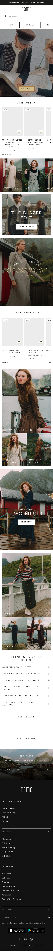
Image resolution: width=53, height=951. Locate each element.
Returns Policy (8, 847)
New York (6, 873)
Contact (5, 821)
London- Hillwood (10, 890)
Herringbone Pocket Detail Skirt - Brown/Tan (34, 142)
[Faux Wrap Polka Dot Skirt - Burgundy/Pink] (34, 331)
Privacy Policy (8, 813)
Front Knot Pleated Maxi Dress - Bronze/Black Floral (12, 143)
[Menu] (3, 9)
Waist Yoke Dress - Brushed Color (12, 352)
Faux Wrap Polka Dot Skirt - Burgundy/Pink (34, 353)
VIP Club (6, 856)
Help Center (7, 851)
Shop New (26, 89)
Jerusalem (6, 895)
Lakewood (7, 878)
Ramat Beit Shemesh (11, 899)
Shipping (6, 817)
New (11, 25)
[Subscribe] (47, 770)
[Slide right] (49, 2)
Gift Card (6, 843)
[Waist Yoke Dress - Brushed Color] (12, 331)
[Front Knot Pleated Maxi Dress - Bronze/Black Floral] (12, 121)
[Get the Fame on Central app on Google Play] (36, 929)
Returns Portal (8, 808)
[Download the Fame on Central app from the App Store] (17, 929)
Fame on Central (22, 946)
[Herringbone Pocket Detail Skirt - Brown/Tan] (34, 121)
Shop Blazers (26, 227)
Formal (30, 25)
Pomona (5, 882)
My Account (7, 839)
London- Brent (8, 886)
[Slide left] (4, 2)
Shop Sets (26, 522)
